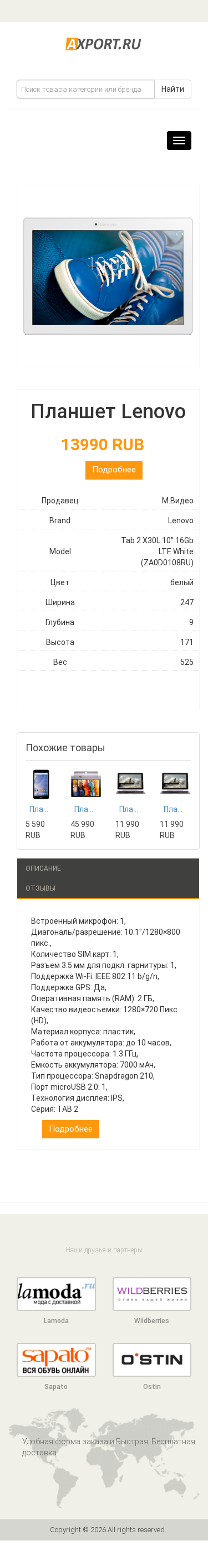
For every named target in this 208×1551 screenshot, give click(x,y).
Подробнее (114, 470)
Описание (43, 868)
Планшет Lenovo (86, 809)
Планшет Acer (41, 809)
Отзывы (40, 888)
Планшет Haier (131, 809)
